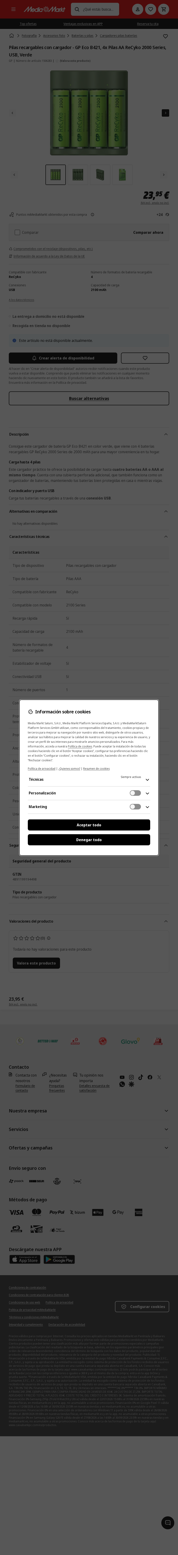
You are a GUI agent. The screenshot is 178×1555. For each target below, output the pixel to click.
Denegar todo (89, 839)
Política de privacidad (41, 769)
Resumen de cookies (96, 769)
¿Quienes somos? (69, 769)
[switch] (135, 793)
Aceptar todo (89, 824)
